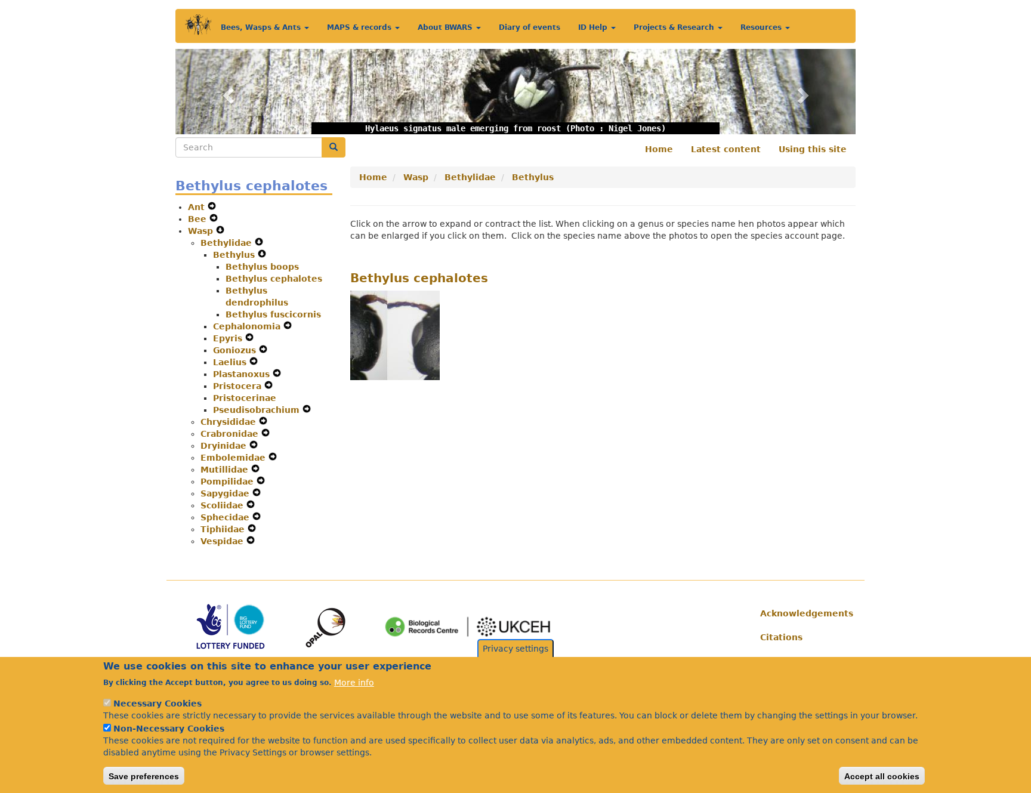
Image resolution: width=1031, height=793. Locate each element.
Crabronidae (230, 434)
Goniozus (236, 350)
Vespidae (223, 541)
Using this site (813, 149)
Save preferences (144, 775)
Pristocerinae (244, 398)
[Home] (198, 24)
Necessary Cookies (157, 703)
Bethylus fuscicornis (273, 314)
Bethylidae (227, 243)
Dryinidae (224, 446)
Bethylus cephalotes (274, 278)
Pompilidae (228, 481)
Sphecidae (226, 517)
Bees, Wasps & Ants (262, 27)
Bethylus (235, 255)
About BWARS (446, 27)
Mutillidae (225, 469)
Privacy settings (515, 648)
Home (659, 149)
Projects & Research (675, 27)
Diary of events (529, 27)
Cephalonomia (248, 326)
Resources (762, 27)
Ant (198, 207)
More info (354, 682)
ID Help (594, 27)
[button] (226, 91)
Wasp (202, 231)
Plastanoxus (243, 374)
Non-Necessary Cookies (168, 728)
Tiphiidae (224, 529)
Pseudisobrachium (257, 410)
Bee (198, 219)
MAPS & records (360, 27)
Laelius (231, 362)
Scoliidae (223, 505)
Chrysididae (229, 422)
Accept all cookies (881, 775)
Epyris (229, 338)
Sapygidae (226, 493)
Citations (781, 637)
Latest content (726, 149)
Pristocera (238, 386)
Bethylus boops (262, 266)
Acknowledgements (803, 613)
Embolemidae (234, 457)
